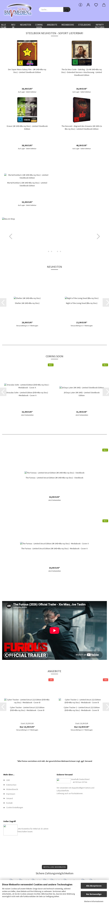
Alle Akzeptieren (93, 885)
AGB (8, 780)
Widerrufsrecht (12, 789)
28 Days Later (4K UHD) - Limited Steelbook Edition (82, 394)
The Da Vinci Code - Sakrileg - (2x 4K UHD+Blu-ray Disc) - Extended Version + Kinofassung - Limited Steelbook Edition (81, 72)
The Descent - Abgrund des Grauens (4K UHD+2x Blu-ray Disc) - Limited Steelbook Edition (82, 127)
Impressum (10, 794)
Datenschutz (11, 784)
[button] (88, 5)
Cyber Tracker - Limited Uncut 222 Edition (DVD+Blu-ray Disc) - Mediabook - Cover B (27, 709)
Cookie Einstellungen (14, 807)
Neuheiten (25, 24)
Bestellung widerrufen (54, 867)
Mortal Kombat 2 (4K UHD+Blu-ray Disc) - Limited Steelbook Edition (27, 184)
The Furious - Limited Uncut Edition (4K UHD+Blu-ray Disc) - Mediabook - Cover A (54, 548)
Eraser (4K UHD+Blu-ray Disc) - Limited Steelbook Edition (27, 127)
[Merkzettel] (96, 5)
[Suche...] (66, 9)
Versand (88, 761)
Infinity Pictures (99, 25)
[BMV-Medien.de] (19, 10)
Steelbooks (84, 24)
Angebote (52, 24)
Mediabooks (67, 24)
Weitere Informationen (93, 901)
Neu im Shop (13, 25)
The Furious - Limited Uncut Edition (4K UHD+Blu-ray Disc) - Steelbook (54, 477)
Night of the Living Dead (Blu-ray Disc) (81, 303)
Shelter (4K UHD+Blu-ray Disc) (27, 303)
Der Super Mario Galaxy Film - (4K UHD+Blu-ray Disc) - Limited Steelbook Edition (27, 71)
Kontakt (9, 803)
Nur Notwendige (93, 894)
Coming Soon (39, 25)
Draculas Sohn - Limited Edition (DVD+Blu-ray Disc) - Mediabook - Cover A (27, 394)
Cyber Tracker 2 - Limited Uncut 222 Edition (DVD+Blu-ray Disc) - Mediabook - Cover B (82, 709)
